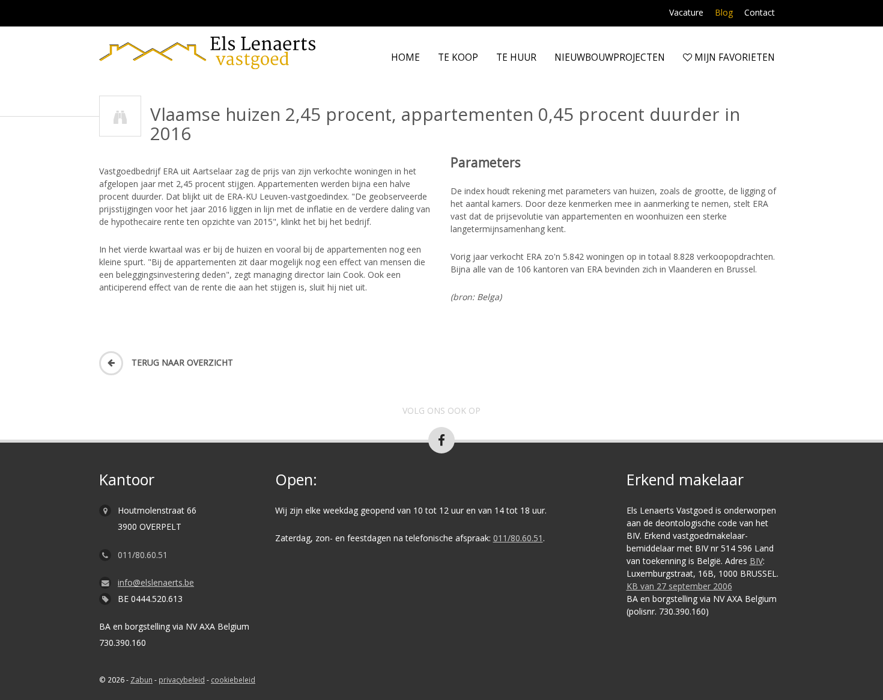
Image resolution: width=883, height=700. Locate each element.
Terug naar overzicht (181, 362)
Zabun (141, 679)
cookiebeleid (233, 679)
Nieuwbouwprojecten (609, 57)
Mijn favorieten (733, 57)
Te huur (516, 57)
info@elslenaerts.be (156, 582)
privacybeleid (182, 679)
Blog (724, 12)
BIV (756, 560)
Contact (759, 12)
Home (405, 57)
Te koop (458, 57)
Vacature (686, 12)
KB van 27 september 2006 (679, 586)
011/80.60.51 (143, 554)
